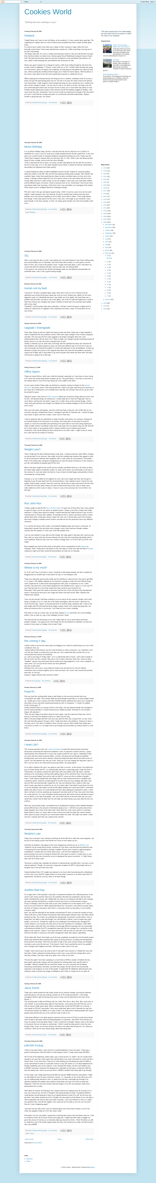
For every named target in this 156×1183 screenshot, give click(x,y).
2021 (105, 179)
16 (108, 276)
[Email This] (61, 103)
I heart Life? (31, 744)
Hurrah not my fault (35, 288)
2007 (105, 219)
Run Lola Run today (53, 508)
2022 (105, 176)
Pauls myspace (52, 397)
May (106, 244)
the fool (66, 613)
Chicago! (116, 60)
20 (108, 267)
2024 (105, 171)
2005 (105, 303)
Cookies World (48, 12)
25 (108, 262)
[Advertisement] (59, 123)
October (108, 230)
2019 (105, 185)
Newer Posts (29, 1139)
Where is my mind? (35, 567)
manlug (90, 549)
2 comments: (53, 438)
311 (26, 255)
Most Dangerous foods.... (111, 74)
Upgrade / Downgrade (37, 327)
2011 (105, 208)
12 (108, 284)
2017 (105, 191)
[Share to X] (66, 103)
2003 (105, 309)
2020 (105, 182)
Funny (32, 1133)
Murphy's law (84, 845)
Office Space (32, 371)
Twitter (28, 1161)
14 (108, 279)
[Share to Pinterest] (70, 103)
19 (108, 270)
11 (108, 287)
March (107, 250)
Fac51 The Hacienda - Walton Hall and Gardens (121, 46)
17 (108, 273)
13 (108, 282)
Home (60, 1139)
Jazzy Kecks (31, 987)
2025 (105, 168)
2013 (105, 202)
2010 (105, 211)
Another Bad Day (34, 889)
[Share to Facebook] (68, 103)
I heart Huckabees (54, 749)
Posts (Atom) (37, 1143)
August (107, 236)
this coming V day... (35, 640)
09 (108, 290)
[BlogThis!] (64, 103)
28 (108, 255)
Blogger (92, 1167)
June (107, 242)
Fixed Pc (29, 691)
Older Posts (89, 1139)
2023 (105, 174)
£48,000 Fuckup (33, 1045)
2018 (105, 188)
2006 (105, 222)
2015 (105, 196)
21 (108, 264)
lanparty (83, 546)
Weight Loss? (32, 449)
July (106, 239)
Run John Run (32, 503)
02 (108, 296)
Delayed (29, 35)
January (108, 299)
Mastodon (29, 1159)
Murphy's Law (32, 833)
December (108, 225)
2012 (105, 205)
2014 (105, 199)
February (108, 253)
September (109, 233)
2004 (105, 306)
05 (108, 293)
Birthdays (33, 212)
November (108, 227)
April (106, 247)
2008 (105, 216)
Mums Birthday (33, 146)
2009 (105, 213)
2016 (105, 194)
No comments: (53, 102)
